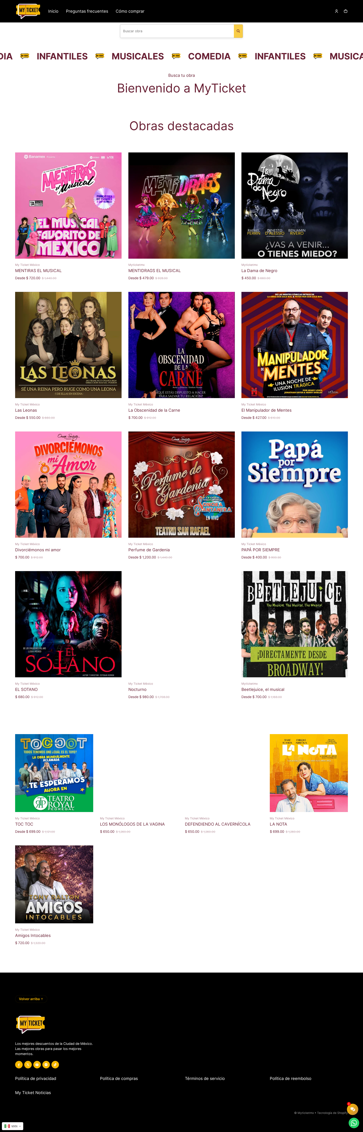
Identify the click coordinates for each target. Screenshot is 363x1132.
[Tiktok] (55, 1064)
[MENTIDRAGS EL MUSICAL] (181, 205)
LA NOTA (278, 824)
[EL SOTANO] (68, 624)
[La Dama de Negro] (294, 205)
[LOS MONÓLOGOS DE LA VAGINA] (139, 773)
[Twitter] (28, 1064)
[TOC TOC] (54, 773)
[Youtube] (37, 1064)
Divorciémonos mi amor (38, 549)
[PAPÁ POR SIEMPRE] (294, 484)
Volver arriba (29, 999)
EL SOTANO (26, 689)
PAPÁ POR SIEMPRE (260, 549)
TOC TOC (24, 824)
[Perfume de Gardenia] (181, 484)
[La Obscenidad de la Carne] (181, 345)
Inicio (53, 11)
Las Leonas (26, 410)
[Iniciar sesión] (336, 11)
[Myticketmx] (28, 11)
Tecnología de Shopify (332, 1113)
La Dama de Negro (259, 270)
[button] (345, 11)
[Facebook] (19, 1064)
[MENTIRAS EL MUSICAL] (68, 205)
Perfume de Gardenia (149, 549)
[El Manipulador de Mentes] (294, 345)
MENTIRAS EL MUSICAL (38, 270)
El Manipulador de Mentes (266, 410)
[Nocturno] (181, 624)
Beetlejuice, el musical (262, 689)
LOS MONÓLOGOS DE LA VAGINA (132, 824)
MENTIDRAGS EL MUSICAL (154, 270)
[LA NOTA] (309, 773)
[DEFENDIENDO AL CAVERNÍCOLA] (224, 773)
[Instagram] (46, 1064)
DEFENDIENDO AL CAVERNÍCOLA (218, 824)
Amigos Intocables (33, 935)
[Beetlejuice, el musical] (294, 624)
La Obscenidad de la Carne (154, 410)
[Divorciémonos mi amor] (68, 484)
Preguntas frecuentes (87, 11)
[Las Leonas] (68, 345)
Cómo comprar (130, 11)
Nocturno (137, 689)
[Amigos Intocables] (54, 884)
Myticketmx (306, 1113)
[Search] (238, 31)
